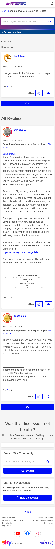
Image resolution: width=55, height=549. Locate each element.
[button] (51, 54)
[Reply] (48, 93)
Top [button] (29, 512)
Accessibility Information (43, 520)
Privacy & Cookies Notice (12, 520)
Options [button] (5, 41)
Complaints (7, 523)
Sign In (52, 4)
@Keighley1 (9, 154)
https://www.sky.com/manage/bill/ (20, 252)
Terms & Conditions (44, 518)
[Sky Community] (16, 4)
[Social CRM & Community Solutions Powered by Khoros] (46, 542)
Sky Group (6, 525)
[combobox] (24, 21)
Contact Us (48, 523)
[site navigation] (3, 4)
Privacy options (8, 518)
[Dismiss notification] (51, 11)
